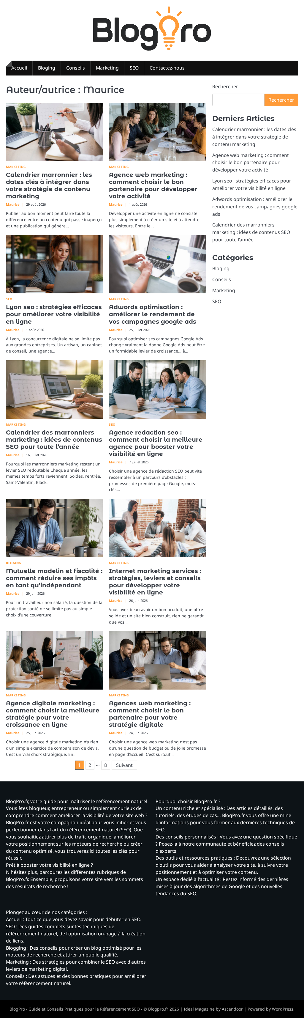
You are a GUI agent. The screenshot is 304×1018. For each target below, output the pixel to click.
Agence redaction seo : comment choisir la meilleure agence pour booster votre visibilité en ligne (155, 443)
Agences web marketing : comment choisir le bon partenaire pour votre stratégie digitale (150, 714)
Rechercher (225, 86)
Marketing (107, 67)
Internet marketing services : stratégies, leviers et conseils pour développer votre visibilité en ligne (155, 581)
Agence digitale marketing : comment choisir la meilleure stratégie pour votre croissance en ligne (52, 714)
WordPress (282, 1009)
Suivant (124, 765)
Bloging (46, 67)
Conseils (75, 67)
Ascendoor (232, 1009)
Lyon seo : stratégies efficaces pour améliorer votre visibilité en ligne (54, 314)
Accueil (19, 67)
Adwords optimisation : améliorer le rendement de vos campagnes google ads (152, 314)
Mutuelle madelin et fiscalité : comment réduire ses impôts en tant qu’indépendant (54, 578)
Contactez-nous (167, 67)
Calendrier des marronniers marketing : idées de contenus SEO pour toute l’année (54, 439)
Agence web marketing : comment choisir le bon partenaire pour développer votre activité (153, 185)
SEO (134, 67)
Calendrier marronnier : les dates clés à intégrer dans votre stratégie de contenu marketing (49, 185)
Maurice (13, 204)
